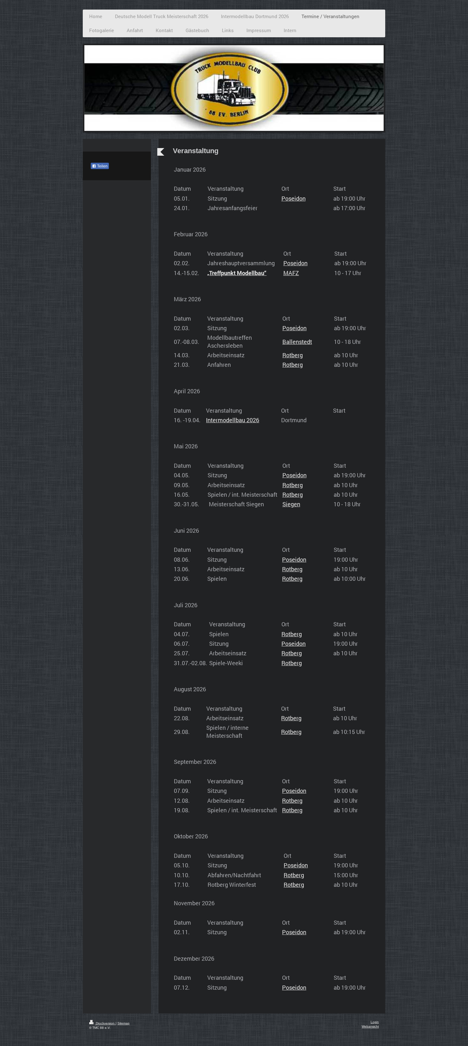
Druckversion (105, 1023)
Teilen (102, 166)
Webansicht (370, 1026)
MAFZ (291, 273)
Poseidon (293, 198)
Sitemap (123, 1023)
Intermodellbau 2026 (232, 420)
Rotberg (292, 355)
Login (375, 1022)
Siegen (291, 504)
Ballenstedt (297, 341)
